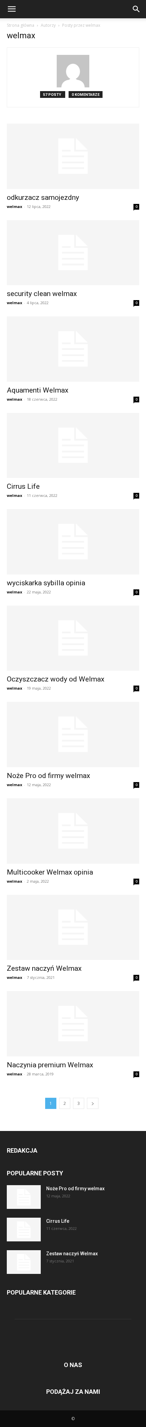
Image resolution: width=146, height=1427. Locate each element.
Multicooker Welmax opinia (50, 872)
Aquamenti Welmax (37, 390)
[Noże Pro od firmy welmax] (73, 734)
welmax (14, 206)
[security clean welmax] (73, 253)
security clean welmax (42, 294)
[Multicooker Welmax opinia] (73, 831)
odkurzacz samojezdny (43, 197)
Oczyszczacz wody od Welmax (55, 679)
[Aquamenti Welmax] (73, 349)
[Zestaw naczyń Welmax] (73, 927)
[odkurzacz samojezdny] (73, 156)
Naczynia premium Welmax (50, 1065)
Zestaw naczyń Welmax (44, 968)
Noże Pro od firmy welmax (48, 776)
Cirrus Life (23, 486)
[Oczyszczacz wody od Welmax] (73, 638)
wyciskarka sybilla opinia (46, 583)
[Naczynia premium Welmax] (73, 1023)
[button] (11, 9)
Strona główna (20, 25)
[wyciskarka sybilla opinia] (73, 541)
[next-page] (92, 1103)
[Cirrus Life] (73, 445)
